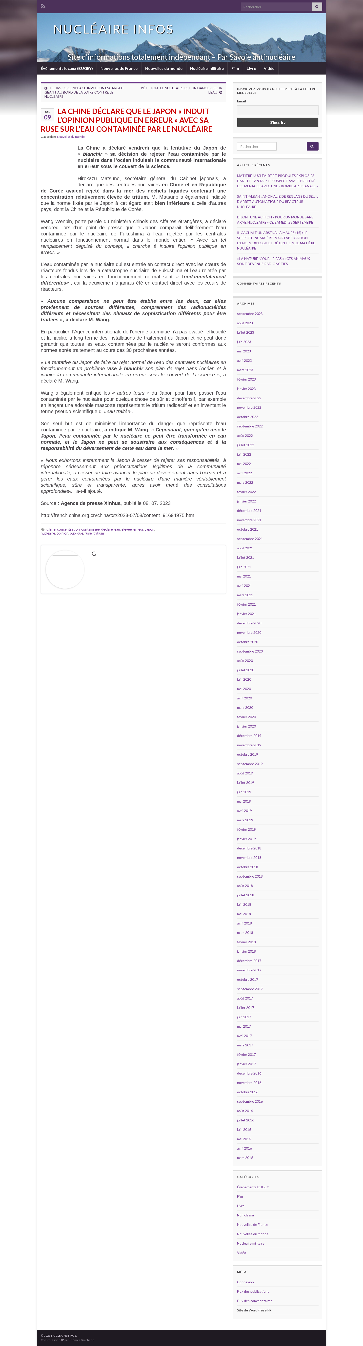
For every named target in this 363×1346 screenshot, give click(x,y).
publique (76, 533)
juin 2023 (244, 342)
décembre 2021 (249, 510)
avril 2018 (244, 923)
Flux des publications (253, 1291)
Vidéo (269, 68)
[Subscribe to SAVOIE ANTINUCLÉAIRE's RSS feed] (43, 5)
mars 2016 (245, 1157)
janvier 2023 (246, 388)
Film (235, 68)
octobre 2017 (247, 979)
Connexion (245, 1282)
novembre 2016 (249, 1082)
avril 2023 (244, 360)
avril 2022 (244, 473)
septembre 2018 (250, 876)
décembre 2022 (249, 398)
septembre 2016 (250, 1101)
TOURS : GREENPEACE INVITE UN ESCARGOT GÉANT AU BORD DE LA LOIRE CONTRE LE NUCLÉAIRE (84, 92)
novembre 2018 (249, 857)
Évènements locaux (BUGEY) (67, 68)
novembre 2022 (249, 407)
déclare (107, 529)
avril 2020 (244, 698)
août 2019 (245, 773)
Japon (149, 529)
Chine (51, 529)
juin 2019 (244, 792)
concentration (68, 529)
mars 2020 (245, 707)
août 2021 (245, 548)
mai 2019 (244, 801)
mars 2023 (245, 370)
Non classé (245, 1215)
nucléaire (48, 533)
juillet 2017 (245, 1007)
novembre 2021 (249, 520)
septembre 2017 (250, 989)
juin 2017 (244, 1017)
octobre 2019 (247, 754)
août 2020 (245, 660)
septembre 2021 (250, 539)
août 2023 (245, 323)
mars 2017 (245, 1045)
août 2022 (245, 435)
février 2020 (246, 717)
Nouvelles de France (119, 68)
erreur (138, 529)
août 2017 (245, 998)
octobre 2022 (247, 417)
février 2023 (246, 379)
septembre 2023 (250, 313)
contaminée (90, 529)
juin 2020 (244, 679)
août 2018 (245, 886)
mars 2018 (245, 932)
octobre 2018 (247, 867)
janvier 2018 (246, 951)
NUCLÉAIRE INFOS (113, 28)
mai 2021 (244, 576)
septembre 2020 (250, 651)
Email (241, 101)
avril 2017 (244, 1036)
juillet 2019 (245, 782)
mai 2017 (244, 1026)
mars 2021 (245, 595)
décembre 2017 (249, 961)
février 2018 (246, 942)
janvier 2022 (246, 501)
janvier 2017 (246, 1064)
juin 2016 (244, 1129)
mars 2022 (245, 482)
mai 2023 (244, 351)
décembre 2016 (249, 1073)
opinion (62, 533)
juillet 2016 (245, 1120)
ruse (88, 533)
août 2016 (245, 1111)
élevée (126, 529)
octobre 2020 (247, 642)
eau (117, 529)
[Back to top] (352, 1335)
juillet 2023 (245, 332)
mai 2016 (244, 1139)
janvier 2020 (246, 726)
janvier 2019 (246, 839)
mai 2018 (244, 914)
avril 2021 (244, 585)
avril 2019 (244, 810)
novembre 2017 (249, 970)
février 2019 (246, 829)
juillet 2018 (245, 895)
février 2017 (246, 1054)
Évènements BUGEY (253, 1187)
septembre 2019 (250, 764)
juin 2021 (244, 567)
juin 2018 (244, 904)
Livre (251, 68)
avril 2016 (244, 1148)
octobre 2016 (247, 1092)
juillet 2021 (245, 557)
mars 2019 (245, 820)
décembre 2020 (249, 623)
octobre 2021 (247, 529)
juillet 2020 (245, 670)
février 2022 (246, 492)
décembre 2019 (249, 735)
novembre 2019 (249, 745)
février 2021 (246, 604)
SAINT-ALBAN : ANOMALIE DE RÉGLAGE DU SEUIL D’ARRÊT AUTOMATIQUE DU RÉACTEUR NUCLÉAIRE (277, 201)
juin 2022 (244, 454)
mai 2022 (244, 463)
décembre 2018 (249, 848)
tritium (98, 533)
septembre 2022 (250, 426)
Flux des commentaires (254, 1301)
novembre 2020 (249, 632)
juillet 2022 (245, 445)
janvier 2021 (246, 614)
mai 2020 (244, 689)
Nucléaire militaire (207, 68)
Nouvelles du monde (163, 68)
